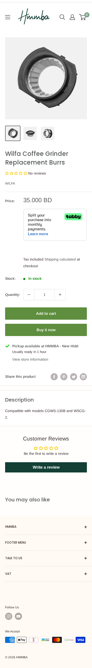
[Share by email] (83, 376)
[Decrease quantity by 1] (29, 294)
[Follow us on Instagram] (8, 616)
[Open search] (62, 17)
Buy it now (46, 330)
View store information (30, 359)
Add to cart (46, 313)
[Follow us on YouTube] (18, 616)
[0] (82, 17)
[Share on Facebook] (54, 376)
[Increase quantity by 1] (60, 294)
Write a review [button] (46, 467)
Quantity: (12, 295)
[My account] (72, 17)
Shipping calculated (60, 259)
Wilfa (10, 183)
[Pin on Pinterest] (63, 376)
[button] (16, 173)
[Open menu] (7, 17)
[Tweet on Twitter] (73, 376)
